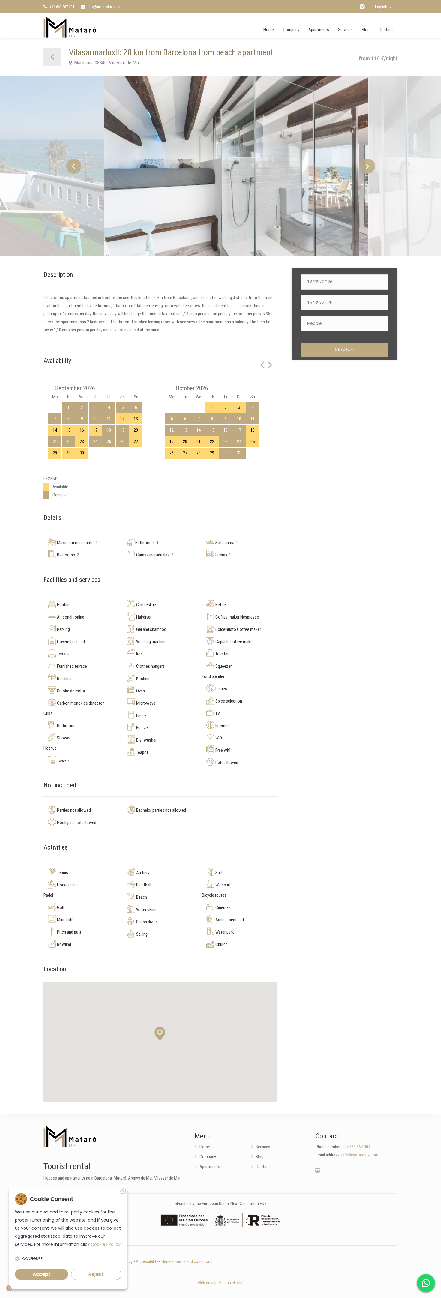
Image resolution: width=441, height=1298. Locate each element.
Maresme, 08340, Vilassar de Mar (106, 63)
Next (367, 166)
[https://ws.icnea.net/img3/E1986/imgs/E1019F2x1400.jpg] (220, 166)
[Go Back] (53, 57)
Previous (73, 166)
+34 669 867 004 (61, 6)
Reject (96, 1274)
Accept (41, 1274)
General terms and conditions (186, 1261)
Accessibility (147, 1261)
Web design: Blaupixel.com (221, 1282)
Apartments (318, 29)
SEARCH (344, 349)
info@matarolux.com (103, 6)
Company (291, 29)
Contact (386, 29)
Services (345, 29)
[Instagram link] (362, 6)
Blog (366, 29)
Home (268, 29)
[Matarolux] (70, 27)
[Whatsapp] (426, 1283)
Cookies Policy (106, 1244)
